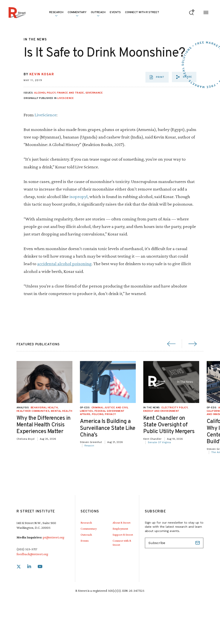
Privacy (110, 414)
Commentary (89, 528)
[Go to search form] (191, 12)
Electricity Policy (175, 407)
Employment (120, 528)
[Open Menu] (205, 12)
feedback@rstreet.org (32, 554)
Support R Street (123, 534)
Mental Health (61, 411)
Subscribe (198, 543)
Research (86, 522)
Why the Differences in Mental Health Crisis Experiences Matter (44, 425)
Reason (89, 445)
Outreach (98, 12)
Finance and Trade (70, 92)
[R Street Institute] (17, 12)
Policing (97, 414)
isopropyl (78, 196)
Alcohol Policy (44, 92)
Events (115, 12)
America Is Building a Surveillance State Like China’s (107, 428)
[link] (19, 567)
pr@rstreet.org (53, 537)
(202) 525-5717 (27, 549)
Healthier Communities (33, 411)
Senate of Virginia (159, 442)
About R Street (121, 522)
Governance (94, 92)
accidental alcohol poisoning (64, 263)
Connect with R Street (142, 12)
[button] (184, 77)
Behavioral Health (44, 407)
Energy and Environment (161, 411)
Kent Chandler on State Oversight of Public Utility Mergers (169, 425)
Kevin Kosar (41, 74)
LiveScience (65, 98)
